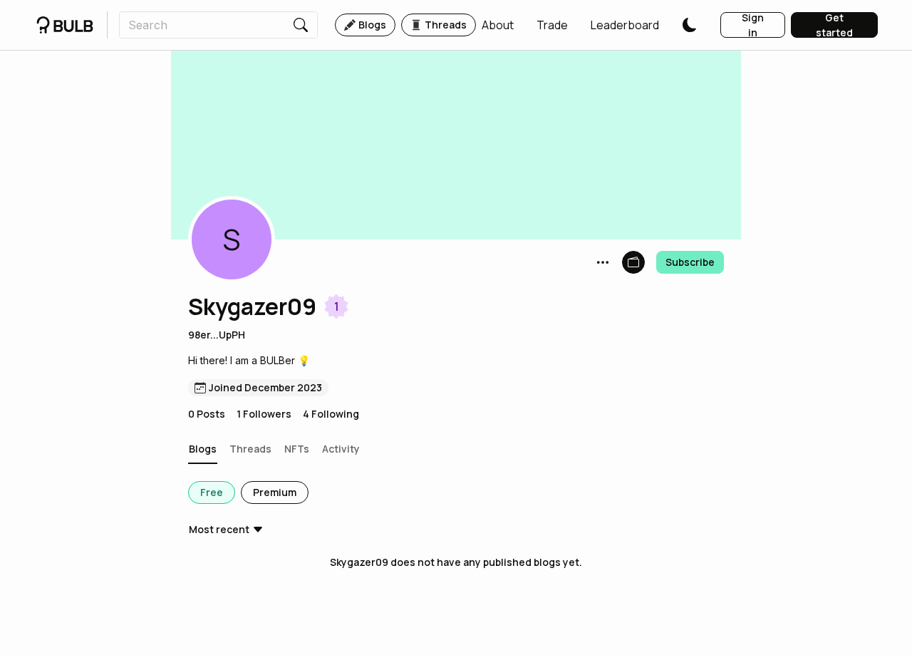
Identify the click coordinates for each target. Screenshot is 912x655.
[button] (498, 24)
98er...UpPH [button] (216, 334)
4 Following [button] (331, 414)
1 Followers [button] (264, 414)
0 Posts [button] (206, 414)
